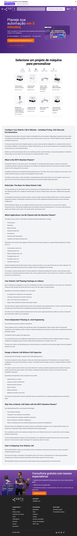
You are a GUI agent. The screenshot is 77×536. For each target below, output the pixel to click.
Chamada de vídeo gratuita (55, 9)
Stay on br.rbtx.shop (22, 3)
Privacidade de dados (59, 512)
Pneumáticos (15, 519)
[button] (22, 69)
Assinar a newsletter (38, 519)
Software (14, 521)
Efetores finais (16, 512)
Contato (35, 516)
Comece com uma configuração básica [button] (20, 40)
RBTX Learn (36, 524)
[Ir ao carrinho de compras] (74, 9)
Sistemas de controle (18, 514)
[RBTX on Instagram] (61, 532)
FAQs (34, 512)
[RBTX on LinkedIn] (56, 532)
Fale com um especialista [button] (16, 45)
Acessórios (15, 526)
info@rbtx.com (36, 501)
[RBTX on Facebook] (64, 532)
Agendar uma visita (39, 493)
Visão (13, 516)
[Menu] (2, 9)
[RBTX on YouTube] (59, 532)
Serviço (14, 524)
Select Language (9, 3)
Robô (13, 509)
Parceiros (35, 514)
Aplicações (36, 509)
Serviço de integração (38, 521)
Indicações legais (57, 509)
